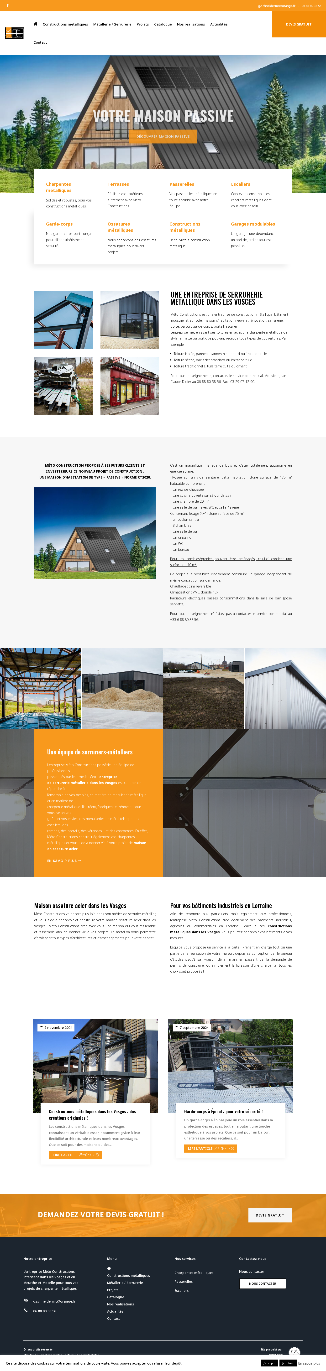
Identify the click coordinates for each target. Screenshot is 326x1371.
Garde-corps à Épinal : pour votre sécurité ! (223, 1111)
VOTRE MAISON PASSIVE (163, 113)
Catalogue (163, 24)
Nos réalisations (191, 24)
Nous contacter (262, 1284)
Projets (143, 24)
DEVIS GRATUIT (299, 24)
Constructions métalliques (65, 24)
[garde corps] (122, 728)
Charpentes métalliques (193, 1272)
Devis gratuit (270, 1215)
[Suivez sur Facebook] (8, 5)
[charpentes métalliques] (41, 728)
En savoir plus (62, 860)
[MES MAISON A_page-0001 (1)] (95, 577)
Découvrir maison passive (163, 134)
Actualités (219, 24)
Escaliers (181, 1290)
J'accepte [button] (269, 1363)
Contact (40, 42)
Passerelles (183, 1281)
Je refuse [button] (288, 1363)
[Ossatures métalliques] (204, 728)
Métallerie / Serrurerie (112, 24)
